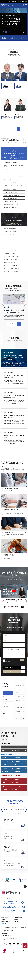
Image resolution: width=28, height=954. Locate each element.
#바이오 (10, 814)
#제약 (6, 814)
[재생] (14, 591)
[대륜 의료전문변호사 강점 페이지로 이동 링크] (25, 464)
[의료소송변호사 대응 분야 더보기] (25, 139)
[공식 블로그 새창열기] (10, 943)
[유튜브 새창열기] (18, 943)
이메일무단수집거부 (5, 921)
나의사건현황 (16, 1)
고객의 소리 (3, 923)
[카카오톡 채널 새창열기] (14, 943)
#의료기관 (15, 814)
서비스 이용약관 (4, 917)
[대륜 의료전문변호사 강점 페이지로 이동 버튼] (25, 465)
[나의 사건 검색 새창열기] (5, 943)
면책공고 (3, 919)
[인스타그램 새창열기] (22, 943)
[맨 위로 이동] (25, 886)
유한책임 (16, 919)
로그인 (10, 1)
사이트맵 (16, 921)
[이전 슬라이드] (3, 32)
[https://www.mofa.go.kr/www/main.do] (20, 880)
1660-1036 (24, 1)
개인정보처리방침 (18, 917)
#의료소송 (20, 814)
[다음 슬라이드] (6, 32)
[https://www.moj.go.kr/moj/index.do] (7, 880)
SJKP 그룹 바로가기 (7, 898)
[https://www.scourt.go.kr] (14, 880)
